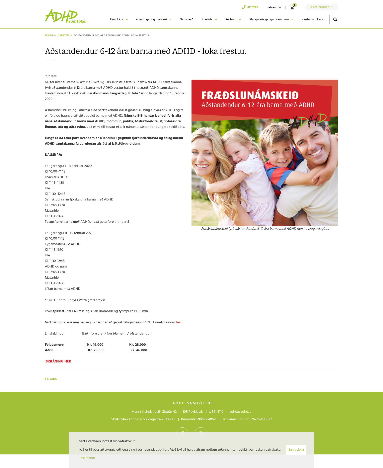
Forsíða (50, 35)
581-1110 (217, 412)
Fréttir (64, 35)
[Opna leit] (335, 19)
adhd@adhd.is (240, 412)
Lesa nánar (87, 458)
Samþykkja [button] (296, 449)
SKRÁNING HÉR (58, 361)
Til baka (51, 379)
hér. (178, 322)
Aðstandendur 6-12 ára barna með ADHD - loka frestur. (111, 35)
